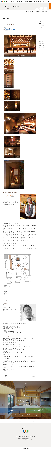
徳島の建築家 (35, 1)
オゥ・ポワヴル (41, 27)
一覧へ (20, 376)
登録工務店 (39, 1)
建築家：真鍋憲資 (41, 43)
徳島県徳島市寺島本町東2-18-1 (10, 29)
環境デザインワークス (10, 30)
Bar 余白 (6, 28)
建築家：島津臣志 (41, 41)
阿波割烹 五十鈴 (41, 23)
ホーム (14, 1)
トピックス (44, 1)
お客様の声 (48, 1)
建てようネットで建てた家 (28, 1)
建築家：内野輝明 (41, 45)
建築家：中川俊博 (41, 47)
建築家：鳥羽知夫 (41, 53)
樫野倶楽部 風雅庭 (41, 25)
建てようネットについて (36, 421)
